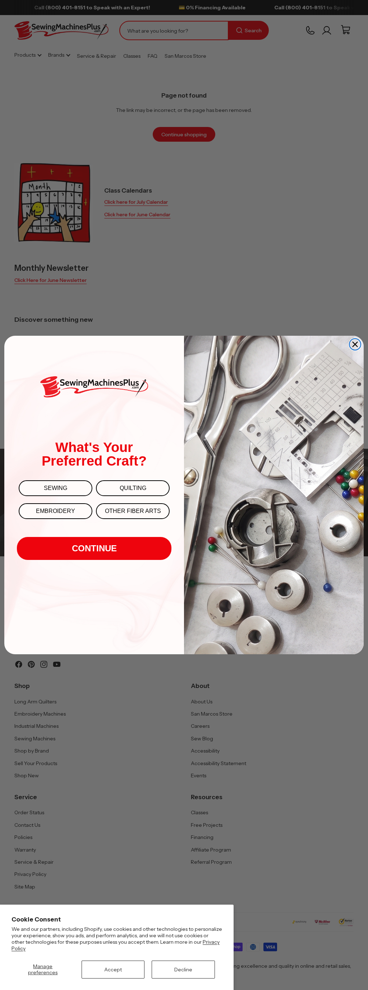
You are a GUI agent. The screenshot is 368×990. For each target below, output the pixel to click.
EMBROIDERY (55, 511)
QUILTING (133, 488)
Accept (113, 969)
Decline (183, 969)
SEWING (55, 488)
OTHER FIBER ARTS (133, 511)
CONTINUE (94, 548)
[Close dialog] (355, 344)
